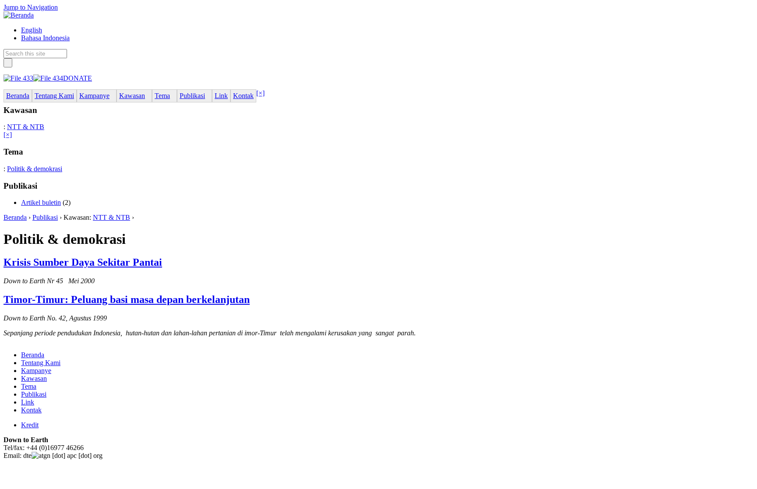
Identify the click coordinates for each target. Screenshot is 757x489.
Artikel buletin (41, 202)
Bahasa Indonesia (45, 38)
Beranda (15, 217)
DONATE (77, 78)
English (31, 30)
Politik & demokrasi (34, 168)
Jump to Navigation (31, 7)
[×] (260, 93)
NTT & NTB (25, 126)
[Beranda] (19, 15)
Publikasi (45, 217)
